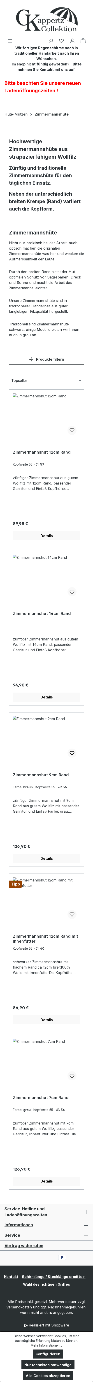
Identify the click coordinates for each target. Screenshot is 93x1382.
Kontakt (11, 1276)
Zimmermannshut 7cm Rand (41, 1097)
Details (46, 535)
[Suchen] (50, 40)
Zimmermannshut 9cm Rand (41, 774)
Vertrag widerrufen (24, 1245)
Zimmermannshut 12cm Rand (42, 452)
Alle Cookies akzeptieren (48, 1375)
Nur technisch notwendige (48, 1365)
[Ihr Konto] (72, 40)
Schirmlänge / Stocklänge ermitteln (54, 1276)
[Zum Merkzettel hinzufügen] (72, 430)
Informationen (19, 1224)
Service (12, 1235)
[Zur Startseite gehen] (46, 18)
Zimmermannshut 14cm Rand (42, 613)
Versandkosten (19, 1307)
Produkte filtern (49, 359)
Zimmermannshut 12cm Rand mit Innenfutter (45, 939)
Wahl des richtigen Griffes (46, 1284)
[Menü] (10, 40)
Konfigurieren (48, 1354)
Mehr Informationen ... (47, 1345)
